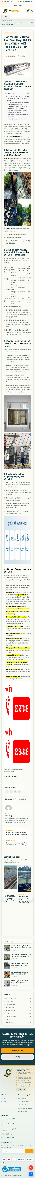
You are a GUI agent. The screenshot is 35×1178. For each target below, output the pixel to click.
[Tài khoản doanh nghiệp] (32, 11)
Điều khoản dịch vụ (6, 1134)
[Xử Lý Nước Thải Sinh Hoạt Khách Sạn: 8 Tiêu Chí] (7, 974)
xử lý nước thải (17, 152)
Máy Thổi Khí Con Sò (24, 1101)
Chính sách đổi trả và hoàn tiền (8, 1125)
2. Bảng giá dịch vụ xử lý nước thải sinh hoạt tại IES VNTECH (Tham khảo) (18, 107)
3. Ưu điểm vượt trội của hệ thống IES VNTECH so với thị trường (17, 111)
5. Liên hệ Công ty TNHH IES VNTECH (17, 118)
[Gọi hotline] (31, 1167)
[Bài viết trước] (4, 899)
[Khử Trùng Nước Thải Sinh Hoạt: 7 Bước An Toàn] (7, 983)
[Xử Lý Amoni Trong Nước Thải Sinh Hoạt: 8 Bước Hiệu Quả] (7, 957)
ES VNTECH (10, 592)
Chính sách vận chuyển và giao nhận (8, 1130)
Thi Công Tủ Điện (8, 1001)
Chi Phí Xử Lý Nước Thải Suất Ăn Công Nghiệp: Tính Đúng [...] (24, 913)
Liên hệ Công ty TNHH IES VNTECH (17, 570)
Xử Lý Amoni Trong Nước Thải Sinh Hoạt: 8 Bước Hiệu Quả (21, 955)
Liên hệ (20, 5)
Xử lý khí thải (7, 1019)
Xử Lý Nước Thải (8, 1022)
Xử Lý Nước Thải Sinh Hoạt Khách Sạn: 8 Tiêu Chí (19, 973)
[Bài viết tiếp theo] (31, 899)
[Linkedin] (24, 1089)
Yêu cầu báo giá (17, 1051)
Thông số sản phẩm (9, 1007)
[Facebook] (7, 792)
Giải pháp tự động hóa (10, 998)
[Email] (19, 792)
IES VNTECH (17, 137)
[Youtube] (20, 1089)
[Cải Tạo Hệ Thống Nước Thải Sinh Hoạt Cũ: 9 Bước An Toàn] (7, 948)
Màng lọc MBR (22, 1098)
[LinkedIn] (15, 792)
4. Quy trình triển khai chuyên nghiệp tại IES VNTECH (18, 115)
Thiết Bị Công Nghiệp (9, 1004)
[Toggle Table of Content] (27, 93)
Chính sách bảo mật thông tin (8, 1120)
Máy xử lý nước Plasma (24, 1105)
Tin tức (10, 20)
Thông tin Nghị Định (9, 1010)
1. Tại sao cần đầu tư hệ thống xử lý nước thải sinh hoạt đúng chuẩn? (18, 103)
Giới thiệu (15, 5)
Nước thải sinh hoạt (10, 158)
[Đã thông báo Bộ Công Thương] (11, 1169)
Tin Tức (3, 1098)
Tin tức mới (7, 1013)
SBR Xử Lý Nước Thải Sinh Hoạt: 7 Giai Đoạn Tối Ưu (19, 964)
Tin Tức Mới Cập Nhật (10, 33)
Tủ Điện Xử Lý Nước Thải (25, 1108)
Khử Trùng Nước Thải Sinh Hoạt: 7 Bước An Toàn (19, 982)
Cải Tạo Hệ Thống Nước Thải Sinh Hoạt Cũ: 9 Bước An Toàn (21, 947)
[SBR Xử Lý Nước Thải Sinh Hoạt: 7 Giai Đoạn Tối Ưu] (7, 965)
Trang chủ (3, 20)
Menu (6, 17)
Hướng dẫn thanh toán (7, 1137)
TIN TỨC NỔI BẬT (13, 120)
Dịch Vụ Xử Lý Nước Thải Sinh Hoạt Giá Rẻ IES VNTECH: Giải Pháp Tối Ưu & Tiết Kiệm (17, 98)
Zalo (31, 1174)
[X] (11, 792)
